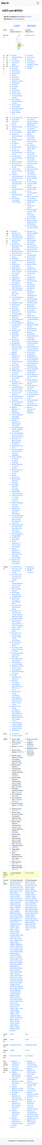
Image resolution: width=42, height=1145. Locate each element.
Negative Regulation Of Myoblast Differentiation (16, 410)
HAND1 (31, 900)
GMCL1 (12, 930)
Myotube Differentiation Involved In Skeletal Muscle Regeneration (31, 293)
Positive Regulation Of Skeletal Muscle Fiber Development (32, 361)
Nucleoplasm (15, 77)
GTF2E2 (12, 933)
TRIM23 (16, 1010)
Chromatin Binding (17, 118)
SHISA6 (12, 994)
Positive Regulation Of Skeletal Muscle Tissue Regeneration (32, 320)
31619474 (20, 746)
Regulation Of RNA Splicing (32, 326)
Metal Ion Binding (17, 162)
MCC (11, 964)
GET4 (17, 926)
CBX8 (11, 897)
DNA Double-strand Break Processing (17, 252)
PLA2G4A (13, 979)
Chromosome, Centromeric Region (16, 62)
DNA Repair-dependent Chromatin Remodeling (15, 487)
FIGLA (27, 900)
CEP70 (12, 906)
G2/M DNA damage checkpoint (17, 672)
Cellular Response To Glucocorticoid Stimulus (32, 381)
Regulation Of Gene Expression (32, 280)
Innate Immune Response (16, 393)
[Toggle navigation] (38, 3)
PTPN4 (17, 985)
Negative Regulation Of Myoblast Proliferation (31, 410)
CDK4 (35, 891)
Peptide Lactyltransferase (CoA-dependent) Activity (17, 182)
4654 (26, 1034)
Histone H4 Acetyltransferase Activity (17, 136)
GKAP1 (17, 928)
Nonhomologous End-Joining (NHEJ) (16, 644)
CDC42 (21, 900)
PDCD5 (16, 975)
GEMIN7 (12, 926)
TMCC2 (12, 1008)
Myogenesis (30, 567)
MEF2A (31, 909)
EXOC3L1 (28, 898)
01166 (27, 1039)
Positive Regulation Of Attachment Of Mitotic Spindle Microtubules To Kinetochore (17, 519)
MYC (16, 968)
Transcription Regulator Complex (17, 80)
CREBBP (17, 908)
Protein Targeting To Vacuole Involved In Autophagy (17, 459)
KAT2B (34, 906)
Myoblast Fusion (32, 270)
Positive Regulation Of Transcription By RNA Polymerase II (17, 435)
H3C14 (12, 939)
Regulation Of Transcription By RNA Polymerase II (17, 286)
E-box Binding (31, 218)
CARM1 (32, 889)
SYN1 (16, 1003)
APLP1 (12, 886)
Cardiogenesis (16, 730)
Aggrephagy (15, 369)
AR (11, 887)
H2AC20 (12, 935)
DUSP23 (18, 913)
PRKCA (33, 915)
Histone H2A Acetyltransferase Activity (17, 152)
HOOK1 (12, 946)
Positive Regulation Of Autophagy (17, 320)
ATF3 (18, 887)
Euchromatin (30, 57)
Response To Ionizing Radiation (17, 313)
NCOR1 (36, 911)
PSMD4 (32, 917)
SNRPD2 (12, 996)
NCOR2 (27, 913)
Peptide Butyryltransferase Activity (17, 194)
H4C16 (12, 941)
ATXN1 (12, 889)
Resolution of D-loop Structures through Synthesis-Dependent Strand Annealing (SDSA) (17, 614)
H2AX (21, 935)
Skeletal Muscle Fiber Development (32, 357)
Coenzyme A (15, 734)
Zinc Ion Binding (16, 132)
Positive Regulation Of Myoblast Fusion (32, 396)
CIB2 (32, 893)
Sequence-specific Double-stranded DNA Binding (32, 222)
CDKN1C (27, 893)
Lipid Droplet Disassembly (15, 538)
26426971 (30, 741)
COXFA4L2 (18, 906)
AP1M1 (33, 882)
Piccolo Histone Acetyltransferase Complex (17, 95)
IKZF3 (17, 948)
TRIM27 (12, 1012)
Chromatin (15, 68)
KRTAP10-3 (17, 955)
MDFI (20, 964)
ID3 (22, 946)
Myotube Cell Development (31, 287)
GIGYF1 (12, 928)
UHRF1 (19, 1016)
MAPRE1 (20, 963)
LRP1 (11, 961)
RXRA (32, 920)
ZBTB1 (12, 1019)
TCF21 (27, 928)
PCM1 (12, 975)
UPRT (12, 1018)
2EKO (11, 1056)
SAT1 (19, 990)
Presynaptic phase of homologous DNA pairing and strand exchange (17, 661)
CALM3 (27, 889)
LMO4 (35, 908)
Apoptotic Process (17, 303)
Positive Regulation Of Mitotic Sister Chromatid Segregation (17, 452)
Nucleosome (15, 70)
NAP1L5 (12, 970)
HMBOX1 (12, 944)
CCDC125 (13, 898)
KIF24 (21, 950)
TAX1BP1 (13, 1005)
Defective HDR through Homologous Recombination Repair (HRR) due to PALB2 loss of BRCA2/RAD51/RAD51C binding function (17, 713)
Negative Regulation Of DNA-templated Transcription (16, 423)
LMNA (12, 959)
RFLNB (21, 988)
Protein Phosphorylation (31, 254)
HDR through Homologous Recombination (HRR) (16, 600)
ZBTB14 (17, 1019)
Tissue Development (31, 276)
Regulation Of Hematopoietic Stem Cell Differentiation (16, 511)
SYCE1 (12, 1003)
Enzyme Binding (32, 182)
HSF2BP (17, 946)
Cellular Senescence (15, 476)
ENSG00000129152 (31, 1045)
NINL (16, 972)
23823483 (30, 750)
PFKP (20, 975)
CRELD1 (12, 909)
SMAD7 (27, 924)
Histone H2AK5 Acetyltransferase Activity (17, 158)
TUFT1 (17, 1014)
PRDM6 (12, 985)
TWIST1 (27, 930)
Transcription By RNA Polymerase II (32, 250)
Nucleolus (15, 85)
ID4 (31, 904)
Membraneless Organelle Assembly (16, 480)
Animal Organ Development (31, 353)
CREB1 (12, 908)
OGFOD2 (16, 974)
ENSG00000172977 (16, 1045)
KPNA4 (20, 952)
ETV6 (19, 919)
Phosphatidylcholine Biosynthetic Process (17, 299)
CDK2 (31, 891)
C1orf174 (12, 895)
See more (12, 1127)
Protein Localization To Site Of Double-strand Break (16, 544)
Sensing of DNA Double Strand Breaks (16, 607)
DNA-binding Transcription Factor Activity (31, 172)
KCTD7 (12, 950)
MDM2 (12, 966)
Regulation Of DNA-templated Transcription (16, 281)
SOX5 (17, 996)
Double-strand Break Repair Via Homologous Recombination (17, 247)
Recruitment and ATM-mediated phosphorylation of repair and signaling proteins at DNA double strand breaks (17, 625)
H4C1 (16, 939)
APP (20, 886)
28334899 (19, 800)
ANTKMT (12, 884)
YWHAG (20, 1018)
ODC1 (12, 974)
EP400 (21, 917)
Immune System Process (17, 256)
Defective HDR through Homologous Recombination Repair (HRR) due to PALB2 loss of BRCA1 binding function (17, 698)
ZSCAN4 (12, 1030)
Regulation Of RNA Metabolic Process (32, 1117)
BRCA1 (16, 893)
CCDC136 (19, 898)
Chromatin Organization (15, 276)
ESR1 (11, 919)
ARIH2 (14, 887)
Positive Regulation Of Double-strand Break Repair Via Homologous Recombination (17, 528)
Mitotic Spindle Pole (16, 113)
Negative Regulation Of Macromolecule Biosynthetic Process (16, 1105)
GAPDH (19, 924)
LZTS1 (16, 961)
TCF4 (34, 928)
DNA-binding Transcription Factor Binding (16, 200)
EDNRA (19, 915)
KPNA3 (16, 952)
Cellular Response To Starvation (32, 272)
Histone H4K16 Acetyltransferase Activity (17, 165)
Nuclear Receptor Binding (32, 179)
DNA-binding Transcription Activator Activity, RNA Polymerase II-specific (32, 161)
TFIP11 (16, 1007)
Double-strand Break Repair (16, 265)
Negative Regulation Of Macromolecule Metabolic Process (17, 1120)
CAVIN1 (18, 895)
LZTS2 (20, 961)
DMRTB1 (17, 911)
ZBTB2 (12, 1021)
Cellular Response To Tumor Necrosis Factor (32, 376)
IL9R (21, 948)
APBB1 (18, 884)
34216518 (30, 746)
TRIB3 (12, 1010)
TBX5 (18, 1005)
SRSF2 (15, 999)
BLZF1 (20, 891)
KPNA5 (12, 953)
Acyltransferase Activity (16, 148)
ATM (21, 887)
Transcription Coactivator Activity (15, 121)
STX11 (21, 1001)
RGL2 (11, 990)
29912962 (18, 763)
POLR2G (27, 915)
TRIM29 (17, 1012)
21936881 (28, 17)
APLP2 (17, 886)
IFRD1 (34, 904)
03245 (12, 1039)
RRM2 (15, 990)
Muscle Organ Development (31, 258)
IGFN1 (27, 906)
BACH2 (21, 889)
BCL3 (16, 891)
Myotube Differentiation (31, 283)
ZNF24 (12, 1025)
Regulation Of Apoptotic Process (17, 382)
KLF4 (11, 952)
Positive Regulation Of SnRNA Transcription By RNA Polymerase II (32, 402)
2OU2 (15, 1056)
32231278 (15, 811)
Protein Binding (16, 130)
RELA (16, 988)
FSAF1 (17, 922)
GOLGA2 (12, 931)
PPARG (12, 983)
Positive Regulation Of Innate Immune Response (17, 398)
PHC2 (11, 977)
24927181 (15, 744)
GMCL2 (17, 930)
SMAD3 (27, 922)
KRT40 (12, 955)
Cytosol (14, 88)
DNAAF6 (12, 913)
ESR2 (15, 919)
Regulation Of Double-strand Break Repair (16, 561)
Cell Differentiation (32, 299)
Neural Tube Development (16, 340)
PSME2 (27, 919)
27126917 (30, 756)
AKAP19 (27, 882)
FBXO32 (33, 898)
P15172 (27, 1050)
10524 (12, 1034)
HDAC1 (12, 942)
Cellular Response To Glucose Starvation (17, 372)
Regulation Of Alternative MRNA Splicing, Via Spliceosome (32, 234)
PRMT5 (27, 917)
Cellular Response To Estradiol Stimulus (17, 471)
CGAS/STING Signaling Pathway (17, 492)
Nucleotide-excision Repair (17, 261)
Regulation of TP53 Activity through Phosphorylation (17, 667)
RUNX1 (27, 920)
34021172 (19, 741)
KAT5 (17, 26)
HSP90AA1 (32, 902)
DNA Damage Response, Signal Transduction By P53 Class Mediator (17, 348)
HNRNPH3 (19, 944)
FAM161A (19, 920)
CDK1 (11, 902)
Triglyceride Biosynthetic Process (15, 336)
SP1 (31, 924)
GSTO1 (18, 931)
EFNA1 (12, 917)
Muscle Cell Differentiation (31, 305)
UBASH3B (13, 1016)
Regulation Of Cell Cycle (17, 447)
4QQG (19, 1056)
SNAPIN (17, 994)
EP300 (17, 917)
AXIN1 (16, 889)
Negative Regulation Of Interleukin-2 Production (16, 357)
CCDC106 (17, 897)
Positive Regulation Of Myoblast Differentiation (17, 416)
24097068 (15, 796)
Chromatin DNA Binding (31, 184)
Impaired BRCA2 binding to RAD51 (17, 724)
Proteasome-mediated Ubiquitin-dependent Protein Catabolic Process (17, 388)
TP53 (21, 1008)
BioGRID (15, 19)
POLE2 (15, 981)
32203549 (15, 801)
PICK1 (16, 977)
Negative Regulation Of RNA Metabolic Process (17, 1088)
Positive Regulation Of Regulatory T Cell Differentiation (17, 403)
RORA (35, 919)
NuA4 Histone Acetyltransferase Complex (17, 101)
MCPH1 (15, 964)
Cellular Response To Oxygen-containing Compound (17, 498)
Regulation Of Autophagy (16, 316)
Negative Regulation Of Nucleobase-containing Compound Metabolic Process (17, 1065)
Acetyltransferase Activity (17, 140)
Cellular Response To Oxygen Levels (32, 392)
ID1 (37, 902)
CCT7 (16, 900)
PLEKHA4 (19, 979)
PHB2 (36, 913)
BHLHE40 (28, 886)
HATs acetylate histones (16, 590)
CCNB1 (12, 900)
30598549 (20, 805)
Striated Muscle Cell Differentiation (32, 366)
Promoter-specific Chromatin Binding (32, 227)
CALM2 (32, 887)
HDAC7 (17, 942)
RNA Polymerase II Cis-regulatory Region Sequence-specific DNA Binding (32, 130)
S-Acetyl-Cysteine (17, 735)
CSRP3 (33, 895)
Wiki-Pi (5, 3)
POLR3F (20, 981)
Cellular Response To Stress (17, 362)
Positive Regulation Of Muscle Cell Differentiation (32, 370)
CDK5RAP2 (17, 902)
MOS (26, 911)
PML (11, 981)
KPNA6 (17, 953)
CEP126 (18, 904)
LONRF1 (16, 959)
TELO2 (12, 1007)
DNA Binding (31, 167)
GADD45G (13, 924)
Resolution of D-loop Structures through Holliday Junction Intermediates (16, 636)
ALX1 (21, 882)
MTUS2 (12, 968)
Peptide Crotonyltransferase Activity (17, 189)
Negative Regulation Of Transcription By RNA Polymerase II (17, 234)
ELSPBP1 (28, 897)
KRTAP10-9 (13, 957)
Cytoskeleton (16, 90)
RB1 (16, 986)
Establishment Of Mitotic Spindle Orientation (17, 240)
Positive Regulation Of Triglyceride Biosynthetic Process (17, 325)
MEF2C (36, 909)
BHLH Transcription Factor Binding (32, 197)
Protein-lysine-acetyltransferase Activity (17, 171)
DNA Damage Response (16, 305)
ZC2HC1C (13, 1023)
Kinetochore (15, 66)
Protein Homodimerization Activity (32, 193)
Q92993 (12, 1050)
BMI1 (11, 893)
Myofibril (29, 68)
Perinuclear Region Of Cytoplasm (17, 109)
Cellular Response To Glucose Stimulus (17, 466)
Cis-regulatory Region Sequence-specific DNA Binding (32, 148)
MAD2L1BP (13, 963)
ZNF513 (17, 1027)
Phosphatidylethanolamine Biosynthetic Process (17, 292)
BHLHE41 (34, 886)
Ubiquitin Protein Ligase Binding (32, 188)
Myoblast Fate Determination (31, 261)
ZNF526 (12, 1029)
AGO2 (12, 882)
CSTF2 (17, 909)
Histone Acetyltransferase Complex (17, 57)
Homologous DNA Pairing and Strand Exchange (17, 649)
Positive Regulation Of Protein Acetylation (17, 504)
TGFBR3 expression (30, 571)
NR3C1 (20, 972)
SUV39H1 (32, 926)
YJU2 (15, 1018)
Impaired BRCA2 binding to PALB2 (17, 727)
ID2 (26, 904)
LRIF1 (21, 959)
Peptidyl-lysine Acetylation (16, 331)
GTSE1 (17, 933)
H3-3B (12, 937)
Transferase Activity (15, 144)
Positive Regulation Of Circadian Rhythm (17, 378)
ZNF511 (12, 1027)
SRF (11, 999)
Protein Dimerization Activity (30, 205)
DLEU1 (12, 911)
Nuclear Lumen (16, 92)
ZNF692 (17, 1029)
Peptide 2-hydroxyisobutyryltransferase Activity (17, 176)
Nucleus (14, 75)
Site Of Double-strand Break (16, 106)
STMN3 (16, 1001)
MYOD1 (31, 26)
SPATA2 (12, 997)
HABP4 (16, 941)
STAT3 (12, 1001)
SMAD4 (32, 922)
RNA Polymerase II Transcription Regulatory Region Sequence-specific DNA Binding (32, 121)
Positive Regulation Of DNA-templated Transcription (17, 429)
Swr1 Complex (16, 72)
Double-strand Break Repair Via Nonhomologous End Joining (17, 270)
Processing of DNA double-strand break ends (17, 655)
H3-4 (15, 937)
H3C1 (18, 937)
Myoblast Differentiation (31, 333)
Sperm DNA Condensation (16, 366)
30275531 (15, 851)
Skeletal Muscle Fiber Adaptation (32, 329)
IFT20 (11, 948)
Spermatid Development (16, 309)
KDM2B (17, 950)
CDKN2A (12, 904)
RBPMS (20, 986)
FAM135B (13, 920)
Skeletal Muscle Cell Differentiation (32, 302)
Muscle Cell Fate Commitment (32, 309)
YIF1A (12, 875)
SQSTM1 (18, 997)
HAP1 (21, 941)
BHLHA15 (33, 884)
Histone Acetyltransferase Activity (17, 127)
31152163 (18, 792)
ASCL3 (27, 884)
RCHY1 (12, 988)
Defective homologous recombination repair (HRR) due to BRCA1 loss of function (17, 685)
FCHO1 (12, 922)
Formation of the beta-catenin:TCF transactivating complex (17, 569)
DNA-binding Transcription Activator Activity (32, 154)
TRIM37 (12, 1014)
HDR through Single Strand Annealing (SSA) (17, 594)
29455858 (15, 776)
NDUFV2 (17, 970)
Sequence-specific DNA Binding (32, 201)
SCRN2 (12, 992)
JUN (30, 906)
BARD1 (12, 891)
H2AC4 (17, 935)
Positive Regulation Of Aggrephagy (17, 535)
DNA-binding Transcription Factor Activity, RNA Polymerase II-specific (32, 139)
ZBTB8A (17, 1021)
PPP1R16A (18, 983)
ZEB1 (18, 1023)
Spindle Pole (15, 74)
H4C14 (20, 939)
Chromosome (16, 83)
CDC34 (27, 891)
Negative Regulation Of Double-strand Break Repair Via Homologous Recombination (17, 553)
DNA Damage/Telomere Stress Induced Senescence (17, 584)
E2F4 (15, 915)
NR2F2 (32, 913)
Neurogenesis (16, 343)
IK (14, 948)
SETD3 (36, 920)
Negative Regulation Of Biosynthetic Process (16, 1113)
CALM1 (27, 887)
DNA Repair (15, 259)
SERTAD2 (18, 992)
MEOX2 (16, 966)
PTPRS (12, 986)
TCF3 (31, 928)
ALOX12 (16, 882)
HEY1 (27, 902)
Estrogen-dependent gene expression (16, 677)
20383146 (20, 752)
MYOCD (31, 911)
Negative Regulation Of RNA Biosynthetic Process (17, 1082)
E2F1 (11, 915)
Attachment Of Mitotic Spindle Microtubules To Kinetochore (16, 441)
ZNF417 (16, 1025)
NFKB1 (12, 972)
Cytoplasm (15, 86)
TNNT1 (17, 1008)
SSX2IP (20, 999)
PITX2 (20, 977)
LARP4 (19, 957)
